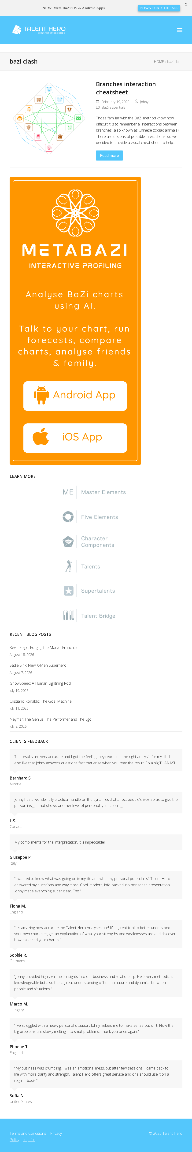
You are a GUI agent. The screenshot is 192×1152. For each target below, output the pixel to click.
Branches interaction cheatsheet (126, 88)
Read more (109, 155)
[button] (179, 30)
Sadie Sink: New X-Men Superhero (38, 665)
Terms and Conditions (28, 1133)
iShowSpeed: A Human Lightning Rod (40, 683)
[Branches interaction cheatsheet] (49, 118)
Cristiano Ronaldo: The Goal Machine (41, 701)
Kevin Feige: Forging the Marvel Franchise (44, 647)
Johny (144, 101)
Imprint (29, 1139)
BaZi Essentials (114, 107)
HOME (159, 61)
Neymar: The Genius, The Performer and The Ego (51, 719)
